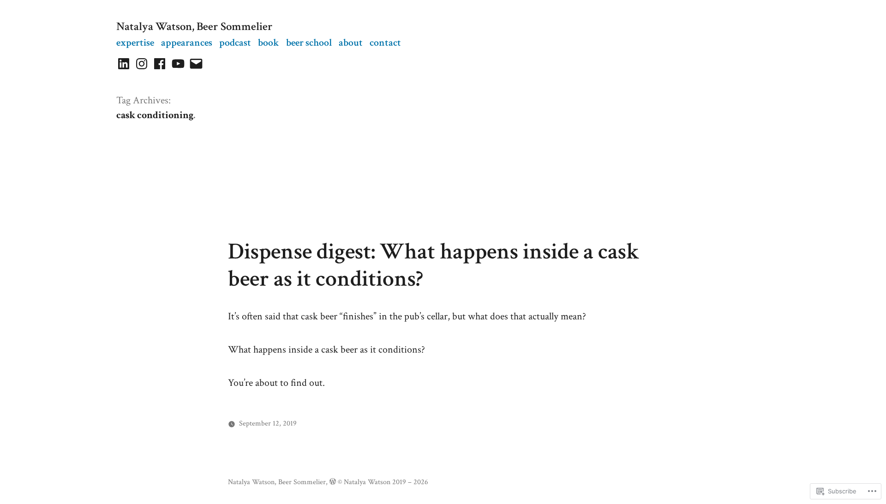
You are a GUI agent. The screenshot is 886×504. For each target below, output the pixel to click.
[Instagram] (141, 64)
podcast (235, 42)
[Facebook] (159, 64)
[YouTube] (178, 64)
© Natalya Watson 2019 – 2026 (383, 481)
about (351, 42)
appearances (186, 42)
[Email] (196, 64)
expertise (135, 42)
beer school (309, 42)
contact (385, 42)
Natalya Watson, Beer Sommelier (194, 26)
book (268, 42)
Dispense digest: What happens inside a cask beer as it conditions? (434, 265)
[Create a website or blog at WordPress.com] (332, 481)
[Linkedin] (123, 64)
